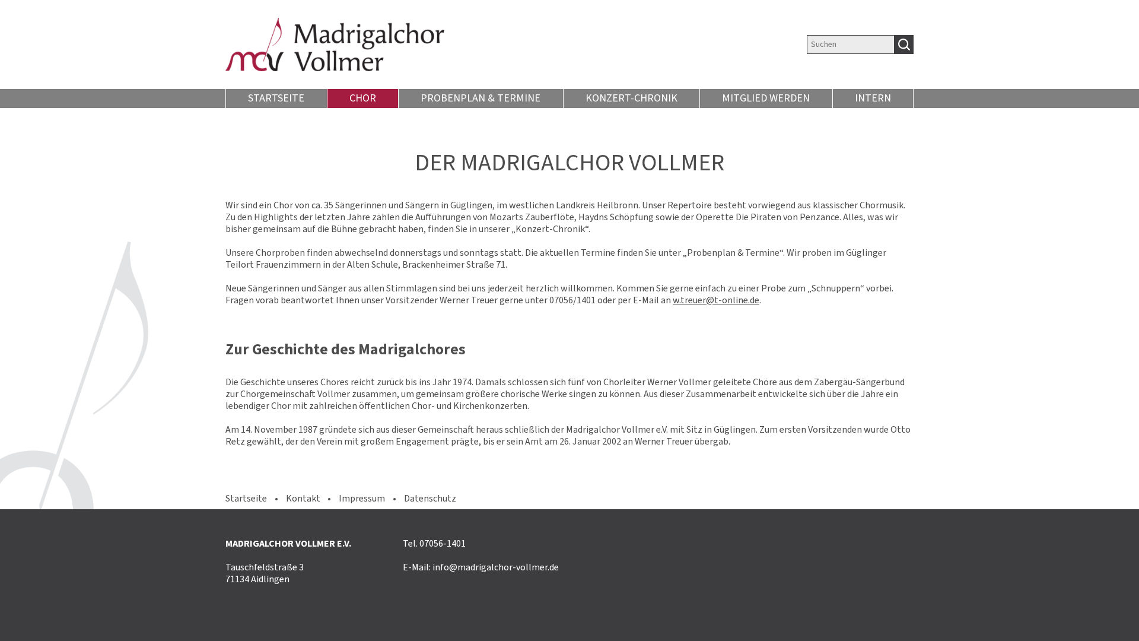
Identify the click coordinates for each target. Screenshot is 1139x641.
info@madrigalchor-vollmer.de (495, 567)
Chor (362, 98)
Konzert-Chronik (631, 98)
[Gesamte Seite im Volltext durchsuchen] (904, 44)
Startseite (276, 98)
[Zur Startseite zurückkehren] (455, 44)
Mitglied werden (766, 98)
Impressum (362, 498)
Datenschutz (430, 498)
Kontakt (303, 498)
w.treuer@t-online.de (716, 300)
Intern (873, 98)
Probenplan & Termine (480, 98)
